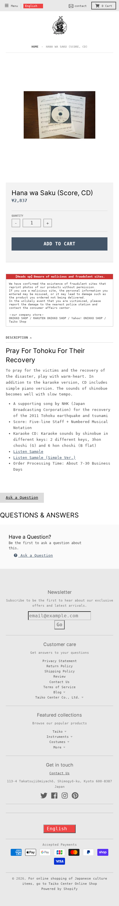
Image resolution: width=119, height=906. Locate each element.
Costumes (57, 742)
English (31, 5)
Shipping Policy (59, 671)
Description (17, 337)
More (57, 747)
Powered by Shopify (59, 889)
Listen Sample (28, 451)
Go (59, 624)
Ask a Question (22, 497)
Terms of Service (59, 687)
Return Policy (60, 666)
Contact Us (59, 682)
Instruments (58, 737)
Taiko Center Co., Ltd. (57, 697)
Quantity (17, 215)
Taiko (58, 732)
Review (59, 676)
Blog (57, 692)
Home (34, 46)
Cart (107, 5)
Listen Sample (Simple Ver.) (44, 457)
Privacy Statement (59, 661)
